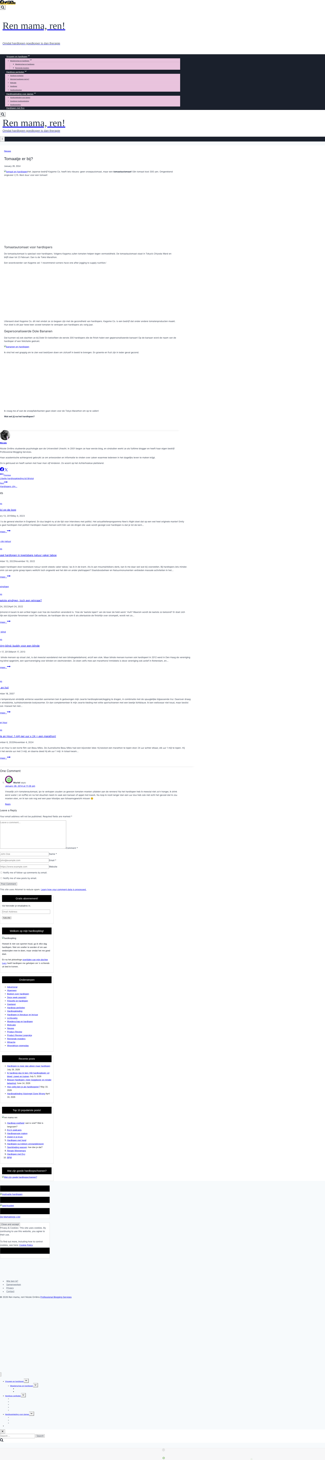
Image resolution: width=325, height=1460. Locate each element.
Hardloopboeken (16, 90)
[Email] (14, 3)
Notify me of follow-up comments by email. (25, 872)
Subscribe (6, 918)
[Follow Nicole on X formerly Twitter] (6, 470)
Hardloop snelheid (15, 1123)
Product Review (14, 1032)
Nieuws (7, 151)
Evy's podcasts (14, 1130)
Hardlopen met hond (16, 1140)
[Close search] (2, 1431)
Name (53, 854)
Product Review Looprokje (19, 1035)
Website (53, 866)
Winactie (11, 1042)
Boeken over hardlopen (18, 994)
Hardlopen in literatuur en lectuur (22, 1014)
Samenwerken (13, 1284)
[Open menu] (2, 139)
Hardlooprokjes (15, 105)
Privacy (10, 1288)
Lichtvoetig (12, 1018)
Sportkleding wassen (17, 1147)
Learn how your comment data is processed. (63, 889)
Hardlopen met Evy (15, 108)
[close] (163, 1450)
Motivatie (13, 83)
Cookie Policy (26, 1245)
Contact (10, 1291)
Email (52, 860)
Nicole (3, 443)
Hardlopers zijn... (8, 485)
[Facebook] (2, 3)
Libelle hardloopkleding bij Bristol (17, 477)
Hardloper (13, 86)
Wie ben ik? (12, 1281)
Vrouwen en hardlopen (14, 1381)
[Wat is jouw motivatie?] (11, 1194)
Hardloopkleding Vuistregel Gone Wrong (26, 1093)
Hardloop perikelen (16, 76)
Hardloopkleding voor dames (20, 98)
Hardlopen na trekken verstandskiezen (25, 1144)
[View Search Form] (2, 7)
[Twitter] (5, 3)
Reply (8, 804)
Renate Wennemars (16, 1151)
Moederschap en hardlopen (24, 64)
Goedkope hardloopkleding (19, 101)
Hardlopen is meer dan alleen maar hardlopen (28, 1066)
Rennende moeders (22, 68)
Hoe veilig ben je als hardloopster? (23, 1087)
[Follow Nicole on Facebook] (2, 470)
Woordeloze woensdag (18, 1045)
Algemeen (12, 990)
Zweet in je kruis (15, 1137)
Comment (72, 848)
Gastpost (11, 1004)
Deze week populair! (16, 997)
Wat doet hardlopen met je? (19, 79)
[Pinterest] (8, 3)
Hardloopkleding (14, 1011)
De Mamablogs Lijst (10, 1217)
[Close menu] (0, 1374)
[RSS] (11, 3)
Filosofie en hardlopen (17, 1001)
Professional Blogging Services (56, 1297)
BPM (9, 1157)
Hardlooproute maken (17, 1133)
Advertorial (12, 987)
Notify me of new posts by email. (20, 878)
